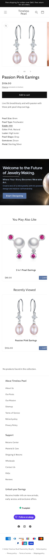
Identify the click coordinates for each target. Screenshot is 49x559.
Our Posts (9, 394)
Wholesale (10, 461)
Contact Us (10, 467)
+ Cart (43, 278)
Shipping (5, 87)
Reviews (9, 479)
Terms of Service (12, 413)
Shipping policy (39, 553)
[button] (5, 12)
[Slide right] (30, 71)
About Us (9, 388)
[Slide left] (19, 71)
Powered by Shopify (27, 549)
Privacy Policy (11, 425)
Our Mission (10, 400)
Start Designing (14, 195)
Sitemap (9, 406)
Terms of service (25, 553)
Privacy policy (12, 553)
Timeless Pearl (14, 549)
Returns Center (12, 442)
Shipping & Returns (13, 454)
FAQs (7, 473)
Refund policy (11, 419)
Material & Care (12, 448)
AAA (7, 126)
